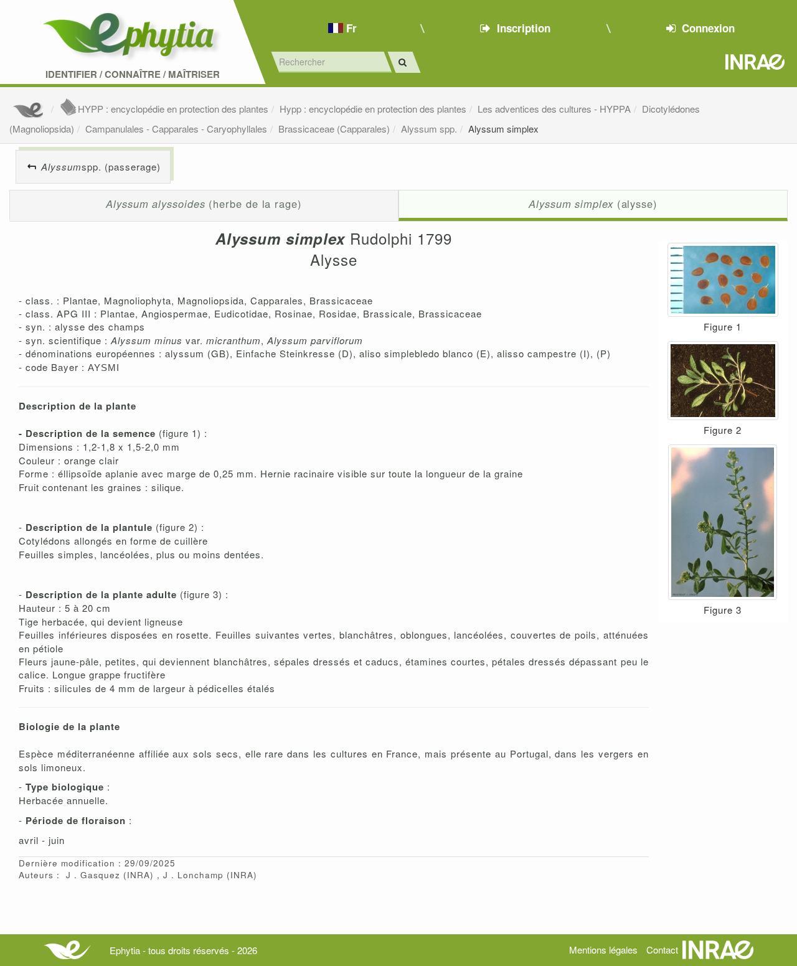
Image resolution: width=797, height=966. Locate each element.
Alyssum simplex (503, 128)
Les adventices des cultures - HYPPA (554, 108)
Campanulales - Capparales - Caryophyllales (176, 128)
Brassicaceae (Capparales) (334, 128)
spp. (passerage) (101, 166)
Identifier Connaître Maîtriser (132, 74)
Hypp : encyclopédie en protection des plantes (373, 108)
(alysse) (593, 203)
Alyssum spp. (429, 128)
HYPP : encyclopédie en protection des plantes (173, 108)
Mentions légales (603, 949)
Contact (662, 949)
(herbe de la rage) (204, 203)
